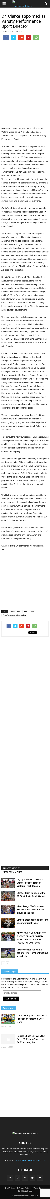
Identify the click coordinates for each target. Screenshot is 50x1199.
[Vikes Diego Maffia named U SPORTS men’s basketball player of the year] (8, 909)
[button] (46, 4)
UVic (25, 612)
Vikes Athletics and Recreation (14, 615)
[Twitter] (32, 1178)
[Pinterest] (25, 1178)
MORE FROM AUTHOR (12, 872)
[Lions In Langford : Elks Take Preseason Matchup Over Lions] (8, 1019)
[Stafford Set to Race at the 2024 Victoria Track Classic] (8, 896)
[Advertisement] (25, 98)
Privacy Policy (24, 1188)
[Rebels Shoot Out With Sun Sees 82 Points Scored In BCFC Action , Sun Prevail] (8, 1039)
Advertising (38, 1188)
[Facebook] (10, 1178)
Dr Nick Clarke (15, 612)
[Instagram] (17, 1178)
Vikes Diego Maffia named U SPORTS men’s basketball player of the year (32, 909)
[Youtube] (40, 1178)
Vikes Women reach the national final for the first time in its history (32, 952)
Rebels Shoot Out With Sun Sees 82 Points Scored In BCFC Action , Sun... (31, 1039)
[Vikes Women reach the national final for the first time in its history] (8, 953)
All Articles (11, 1188)
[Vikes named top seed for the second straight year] (8, 923)
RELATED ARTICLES (11, 868)
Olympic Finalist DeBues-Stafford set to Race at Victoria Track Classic (30, 882)
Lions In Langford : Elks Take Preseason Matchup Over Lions (32, 1018)
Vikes (32, 612)
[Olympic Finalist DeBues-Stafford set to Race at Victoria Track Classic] (8, 883)
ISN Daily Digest (26, 1191)
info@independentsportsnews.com (30, 1160)
